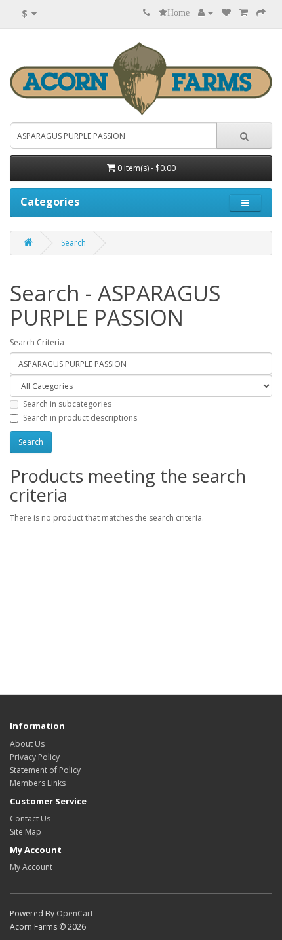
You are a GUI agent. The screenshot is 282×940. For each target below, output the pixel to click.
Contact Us (30, 818)
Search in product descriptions (80, 417)
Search (73, 242)
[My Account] (205, 12)
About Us (27, 743)
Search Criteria (37, 342)
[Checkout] (261, 12)
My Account (31, 867)
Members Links (38, 783)
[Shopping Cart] (243, 12)
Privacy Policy (35, 756)
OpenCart (74, 913)
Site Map (25, 831)
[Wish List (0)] (226, 12)
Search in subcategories (67, 403)
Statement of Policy (45, 770)
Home (178, 12)
